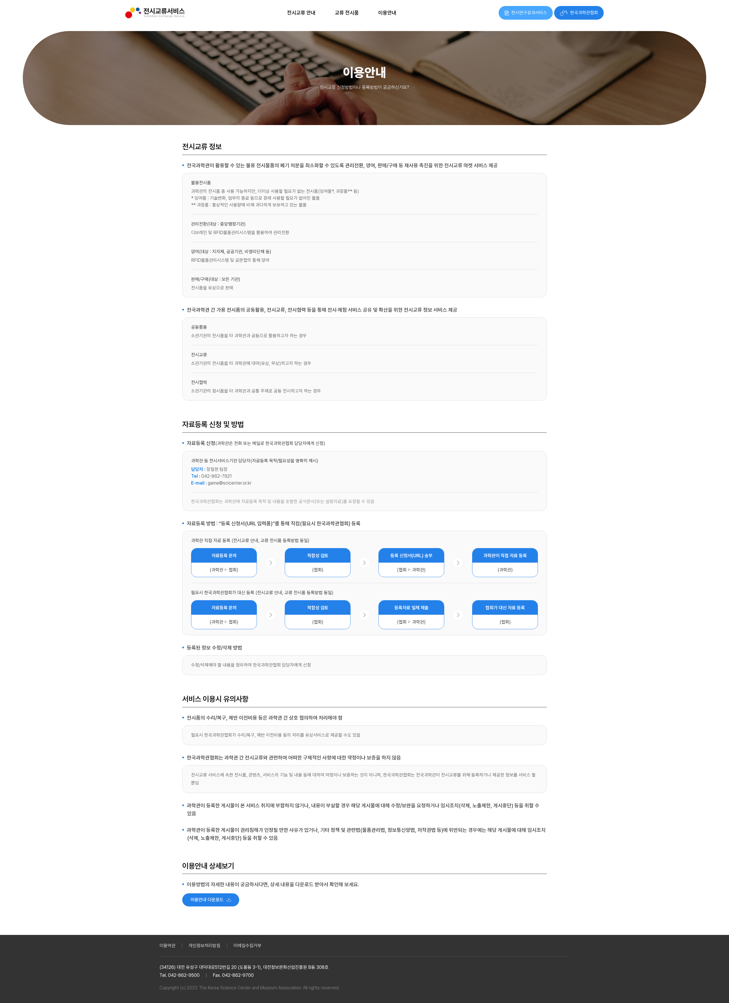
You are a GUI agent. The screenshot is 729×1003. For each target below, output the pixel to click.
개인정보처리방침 (204, 945)
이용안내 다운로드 (207, 899)
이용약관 (167, 945)
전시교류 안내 (301, 13)
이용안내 (387, 13)
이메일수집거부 (247, 945)
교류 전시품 (347, 13)
